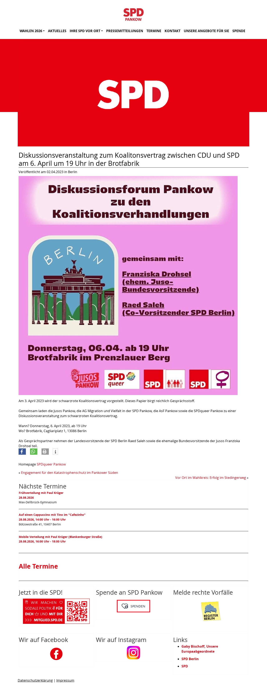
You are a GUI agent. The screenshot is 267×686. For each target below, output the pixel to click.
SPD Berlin (190, 659)
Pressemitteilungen (124, 31)
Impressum (65, 680)
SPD (184, 666)
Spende (238, 31)
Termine (153, 31)
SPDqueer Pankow (51, 464)
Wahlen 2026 (31, 31)
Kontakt (172, 31)
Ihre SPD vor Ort (85, 31)
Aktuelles (57, 31)
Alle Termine (38, 566)
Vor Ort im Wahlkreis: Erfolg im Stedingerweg (210, 477)
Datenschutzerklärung (35, 680)
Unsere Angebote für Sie (206, 31)
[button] (22, 451)
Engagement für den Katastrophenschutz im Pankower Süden (69, 472)
